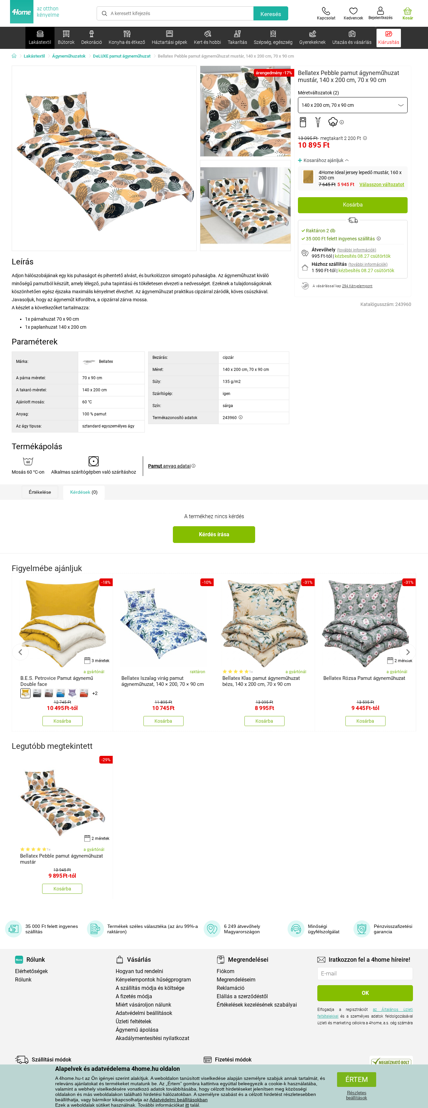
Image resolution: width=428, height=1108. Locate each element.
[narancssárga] (84, 693)
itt (187, 1105)
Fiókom (225, 971)
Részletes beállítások (356, 1095)
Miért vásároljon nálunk (143, 1004)
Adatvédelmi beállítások (144, 1013)
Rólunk (23, 979)
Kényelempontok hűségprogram (153, 979)
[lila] (72, 693)
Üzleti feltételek (133, 1021)
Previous (20, 652)
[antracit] (37, 693)
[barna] (49, 693)
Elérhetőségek (31, 971)
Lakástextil (34, 56)
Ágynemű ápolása (137, 1029)
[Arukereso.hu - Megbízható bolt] (391, 1061)
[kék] (60, 693)
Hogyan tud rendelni (139, 971)
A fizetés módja (134, 996)
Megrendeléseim (236, 979)
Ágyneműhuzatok (69, 56)
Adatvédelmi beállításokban (178, 1099)
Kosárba (353, 205)
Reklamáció (230, 988)
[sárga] (25, 693)
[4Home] (16, 56)
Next (407, 652)
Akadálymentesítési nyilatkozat (152, 1038)
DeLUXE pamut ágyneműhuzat (121, 56)
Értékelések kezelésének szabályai (257, 1004)
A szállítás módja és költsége (150, 988)
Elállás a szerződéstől (242, 996)
